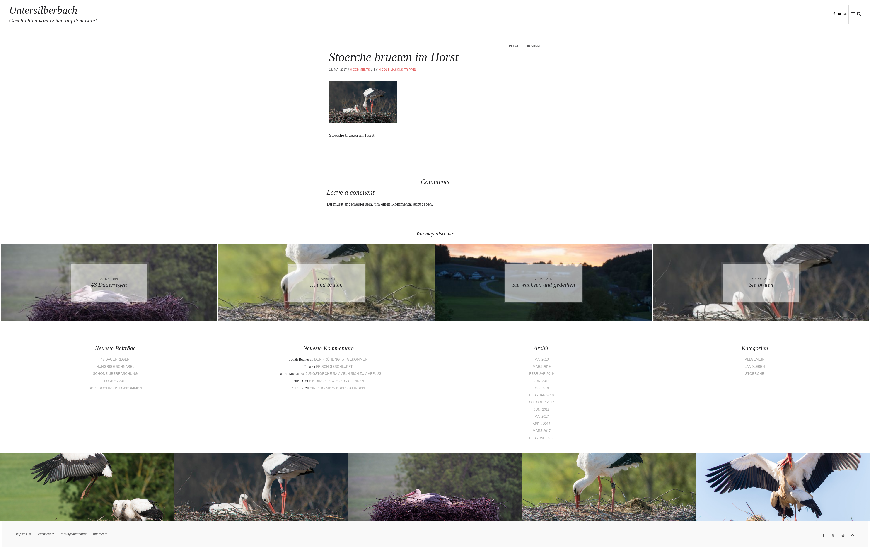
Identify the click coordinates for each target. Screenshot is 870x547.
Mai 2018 (541, 388)
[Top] (852, 534)
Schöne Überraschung (115, 373)
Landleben (755, 366)
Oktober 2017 (541, 402)
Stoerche (754, 373)
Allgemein (754, 359)
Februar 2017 (541, 438)
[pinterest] (839, 13)
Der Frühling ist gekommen (115, 388)
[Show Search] (858, 14)
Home (713, 14)
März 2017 (542, 431)
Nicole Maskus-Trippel (397, 69)
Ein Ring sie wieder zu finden (336, 381)
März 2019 (542, 366)
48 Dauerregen (115, 359)
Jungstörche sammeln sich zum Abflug (344, 373)
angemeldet (354, 204)
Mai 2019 (541, 359)
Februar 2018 (541, 395)
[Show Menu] (852, 14)
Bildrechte (819, 14)
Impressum (731, 14)
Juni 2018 (541, 381)
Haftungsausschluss (788, 14)
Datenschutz (755, 14)
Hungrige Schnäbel (115, 366)
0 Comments (360, 69)
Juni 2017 (541, 409)
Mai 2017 (541, 416)
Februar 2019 (541, 373)
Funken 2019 (115, 381)
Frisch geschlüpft (334, 366)
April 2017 (541, 424)
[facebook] (834, 13)
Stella (298, 388)
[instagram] (845, 13)
